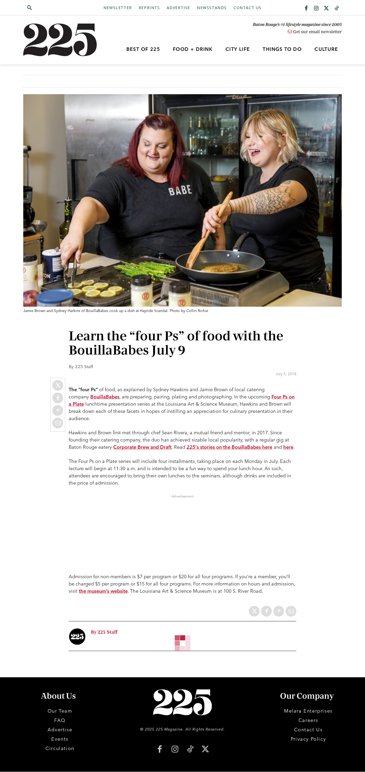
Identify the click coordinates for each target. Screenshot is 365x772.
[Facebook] (306, 8)
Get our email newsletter (317, 31)
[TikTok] (190, 749)
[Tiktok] (337, 8)
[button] (55, 8)
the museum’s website (103, 591)
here (288, 447)
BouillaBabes (104, 397)
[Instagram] (316, 8)
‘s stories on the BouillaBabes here (229, 447)
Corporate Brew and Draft (142, 447)
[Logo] (63, 40)
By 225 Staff (104, 632)
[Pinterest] (57, 410)
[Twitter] (326, 8)
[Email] (57, 423)
